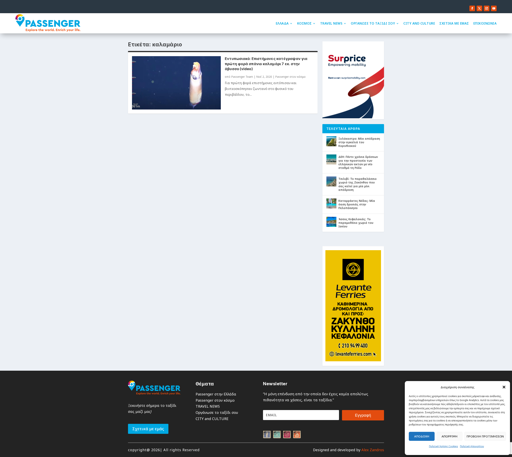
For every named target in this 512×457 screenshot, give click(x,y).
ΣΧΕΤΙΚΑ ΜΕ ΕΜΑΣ (454, 23)
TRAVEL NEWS (331, 23)
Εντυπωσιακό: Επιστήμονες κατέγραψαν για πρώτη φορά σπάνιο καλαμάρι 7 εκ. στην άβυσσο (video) (266, 64)
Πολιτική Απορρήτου (472, 446)
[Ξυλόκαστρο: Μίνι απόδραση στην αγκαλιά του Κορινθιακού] (331, 141)
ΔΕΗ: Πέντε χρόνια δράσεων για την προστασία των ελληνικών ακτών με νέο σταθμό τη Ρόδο (358, 162)
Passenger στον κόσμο (290, 77)
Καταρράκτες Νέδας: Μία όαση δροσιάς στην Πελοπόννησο (356, 204)
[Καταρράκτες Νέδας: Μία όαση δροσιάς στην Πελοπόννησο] (331, 203)
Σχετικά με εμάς (148, 428)
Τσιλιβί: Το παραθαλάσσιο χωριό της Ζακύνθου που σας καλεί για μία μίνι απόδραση (357, 184)
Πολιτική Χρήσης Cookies (443, 446)
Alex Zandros (372, 449)
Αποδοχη (421, 436)
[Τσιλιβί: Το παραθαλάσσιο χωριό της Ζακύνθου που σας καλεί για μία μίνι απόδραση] (331, 181)
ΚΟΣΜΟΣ (304, 23)
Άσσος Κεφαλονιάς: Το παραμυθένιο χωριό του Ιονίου (355, 222)
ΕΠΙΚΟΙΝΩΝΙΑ (485, 23)
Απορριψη (449, 436)
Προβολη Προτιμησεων (485, 436)
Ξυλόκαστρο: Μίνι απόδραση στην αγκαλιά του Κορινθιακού (359, 142)
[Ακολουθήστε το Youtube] (494, 8)
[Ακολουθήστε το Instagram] (486, 8)
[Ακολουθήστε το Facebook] (472, 8)
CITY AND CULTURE (419, 23)
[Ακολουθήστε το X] (479, 8)
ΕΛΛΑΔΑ (282, 23)
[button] (504, 387)
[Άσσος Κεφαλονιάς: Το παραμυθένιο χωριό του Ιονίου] (331, 222)
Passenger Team (242, 77)
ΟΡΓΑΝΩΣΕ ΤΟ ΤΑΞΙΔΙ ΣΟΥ (373, 23)
